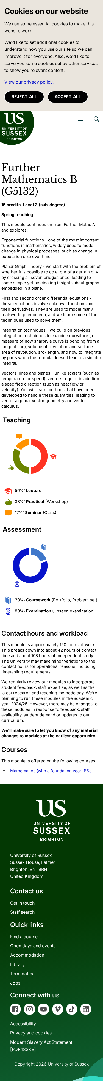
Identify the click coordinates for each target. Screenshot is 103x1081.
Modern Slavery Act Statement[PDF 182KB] (41, 1045)
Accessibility (23, 1023)
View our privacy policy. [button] (29, 82)
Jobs (15, 983)
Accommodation (27, 955)
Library (17, 964)
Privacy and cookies (31, 1033)
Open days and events (32, 945)
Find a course (24, 936)
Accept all (68, 96)
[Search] (96, 123)
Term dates (21, 973)
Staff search (22, 912)
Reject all (24, 96)
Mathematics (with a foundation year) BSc (51, 770)
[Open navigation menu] (80, 119)
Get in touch (22, 903)
